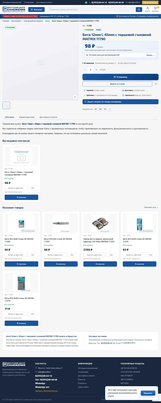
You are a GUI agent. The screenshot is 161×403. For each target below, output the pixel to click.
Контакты (82, 383)
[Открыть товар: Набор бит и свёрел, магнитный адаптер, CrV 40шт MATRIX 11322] (100, 223)
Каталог (38, 9)
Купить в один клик (15, 188)
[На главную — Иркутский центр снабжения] (14, 10)
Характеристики (27, 117)
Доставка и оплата (44, 2)
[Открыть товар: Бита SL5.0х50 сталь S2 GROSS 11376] (139, 223)
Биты (46, 128)
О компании (29, 2)
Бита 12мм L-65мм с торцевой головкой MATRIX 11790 (19, 173)
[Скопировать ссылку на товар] (155, 84)
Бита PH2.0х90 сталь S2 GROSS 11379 (19, 299)
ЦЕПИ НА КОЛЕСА (129, 368)
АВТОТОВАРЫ (127, 379)
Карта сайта (83, 387)
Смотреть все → (151, 207)
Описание (9, 117)
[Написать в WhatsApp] (86, 2)
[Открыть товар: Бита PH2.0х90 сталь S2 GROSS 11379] (21, 282)
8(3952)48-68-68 (116, 2)
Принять (148, 393)
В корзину (122, 77)
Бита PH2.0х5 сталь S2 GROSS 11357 (58, 240)
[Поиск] (139, 9)
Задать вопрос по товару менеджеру (104, 102)
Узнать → (151, 55)
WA (100, 109)
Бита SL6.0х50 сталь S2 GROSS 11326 (19, 240)
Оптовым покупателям (12, 2)
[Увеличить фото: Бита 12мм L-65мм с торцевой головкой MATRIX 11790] (75, 97)
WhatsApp (40, 383)
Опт (32, 188)
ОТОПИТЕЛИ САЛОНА (130, 372)
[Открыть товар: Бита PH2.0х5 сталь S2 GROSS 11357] (61, 223)
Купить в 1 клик (117, 84)
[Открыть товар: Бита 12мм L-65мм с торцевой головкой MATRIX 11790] (21, 156)
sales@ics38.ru (134, 2)
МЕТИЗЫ (125, 383)
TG (105, 109)
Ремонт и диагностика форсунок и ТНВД (20, 16)
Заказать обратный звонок (46, 391)
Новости (81, 379)
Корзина (155, 9)
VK (96, 109)
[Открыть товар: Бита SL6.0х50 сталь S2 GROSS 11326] (21, 223)
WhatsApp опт (42, 387)
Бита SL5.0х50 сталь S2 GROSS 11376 (137, 240)
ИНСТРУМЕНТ (127, 376)
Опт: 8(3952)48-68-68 (46, 379)
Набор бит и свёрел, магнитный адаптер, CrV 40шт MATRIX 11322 (98, 240)
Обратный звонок (150, 2)
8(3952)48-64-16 (99, 2)
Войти (147, 11)
